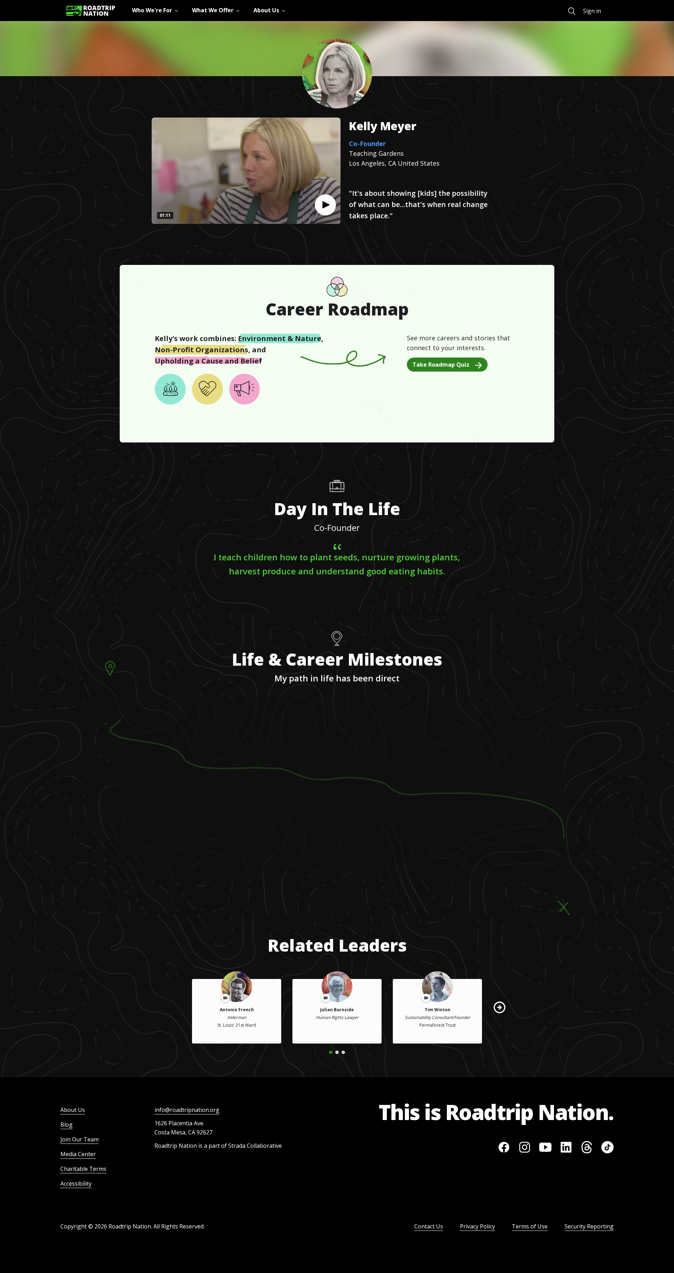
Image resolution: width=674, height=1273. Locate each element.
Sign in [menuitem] (592, 11)
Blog (66, 1124)
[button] (325, 204)
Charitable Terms (83, 1169)
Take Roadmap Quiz (440, 364)
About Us (72, 1110)
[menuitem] (571, 11)
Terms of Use (530, 1226)
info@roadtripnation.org (186, 1110)
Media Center (78, 1154)
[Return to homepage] (90, 11)
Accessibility (76, 1183)
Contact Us (428, 1226)
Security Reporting (589, 1226)
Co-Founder (367, 143)
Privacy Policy (477, 1226)
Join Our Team (79, 1139)
